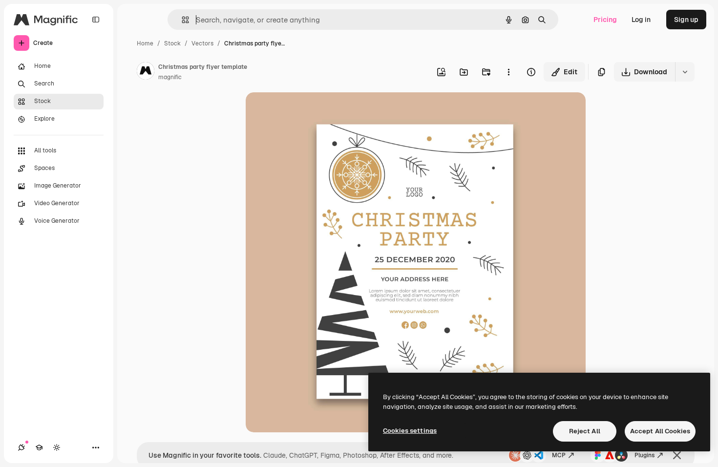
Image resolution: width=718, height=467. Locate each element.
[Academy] (39, 447)
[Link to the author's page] (145, 72)
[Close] (677, 455)
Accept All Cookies (660, 431)
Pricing (605, 19)
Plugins (644, 455)
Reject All (584, 431)
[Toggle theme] (56, 447)
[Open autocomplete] (181, 19)
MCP (559, 455)
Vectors (202, 43)
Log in (641, 19)
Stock (172, 43)
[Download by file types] (685, 72)
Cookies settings (410, 430)
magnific (170, 77)
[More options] (508, 72)
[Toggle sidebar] (96, 19)
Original (308, 111)
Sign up (686, 19)
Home (145, 43)
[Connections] (21, 447)
